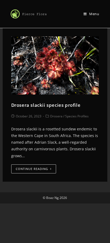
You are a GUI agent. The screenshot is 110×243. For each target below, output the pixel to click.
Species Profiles (77, 116)
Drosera (56, 116)
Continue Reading (32, 169)
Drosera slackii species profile (46, 105)
